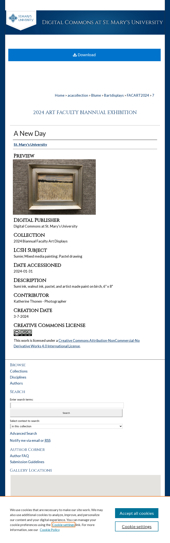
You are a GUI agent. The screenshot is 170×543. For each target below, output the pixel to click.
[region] (85, 519)
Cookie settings (63, 525)
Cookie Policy (50, 530)
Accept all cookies (137, 513)
